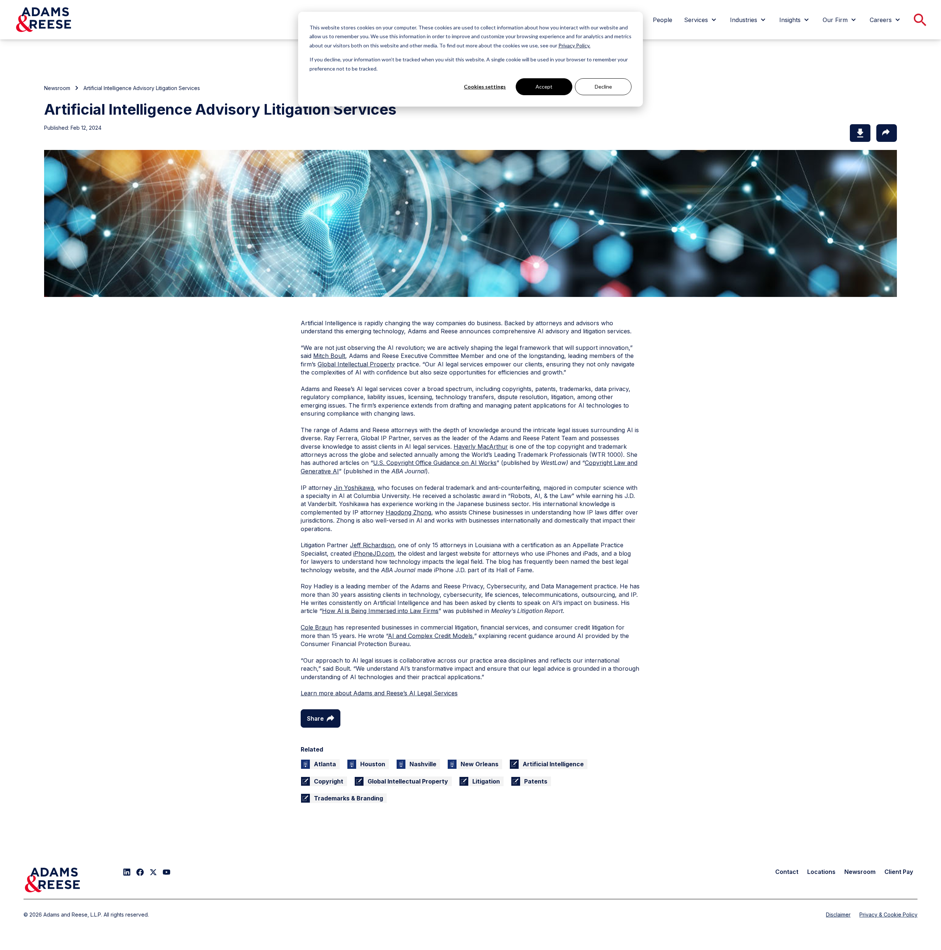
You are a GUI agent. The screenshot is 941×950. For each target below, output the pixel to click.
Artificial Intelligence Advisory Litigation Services (141, 88)
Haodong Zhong (408, 512)
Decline (603, 86)
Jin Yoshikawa (354, 487)
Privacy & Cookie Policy (888, 914)
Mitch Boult (329, 355)
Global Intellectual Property (356, 364)
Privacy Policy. (574, 45)
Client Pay (898, 871)
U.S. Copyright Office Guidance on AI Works (435, 462)
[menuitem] (662, 19)
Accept (544, 86)
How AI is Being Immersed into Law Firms (380, 610)
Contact (786, 871)
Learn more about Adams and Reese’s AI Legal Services (379, 693)
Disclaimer (838, 914)
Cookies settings (485, 86)
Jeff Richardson (372, 545)
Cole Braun (316, 627)
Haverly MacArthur (481, 446)
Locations (821, 871)
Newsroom (57, 88)
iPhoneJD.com (373, 553)
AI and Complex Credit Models (430, 635)
